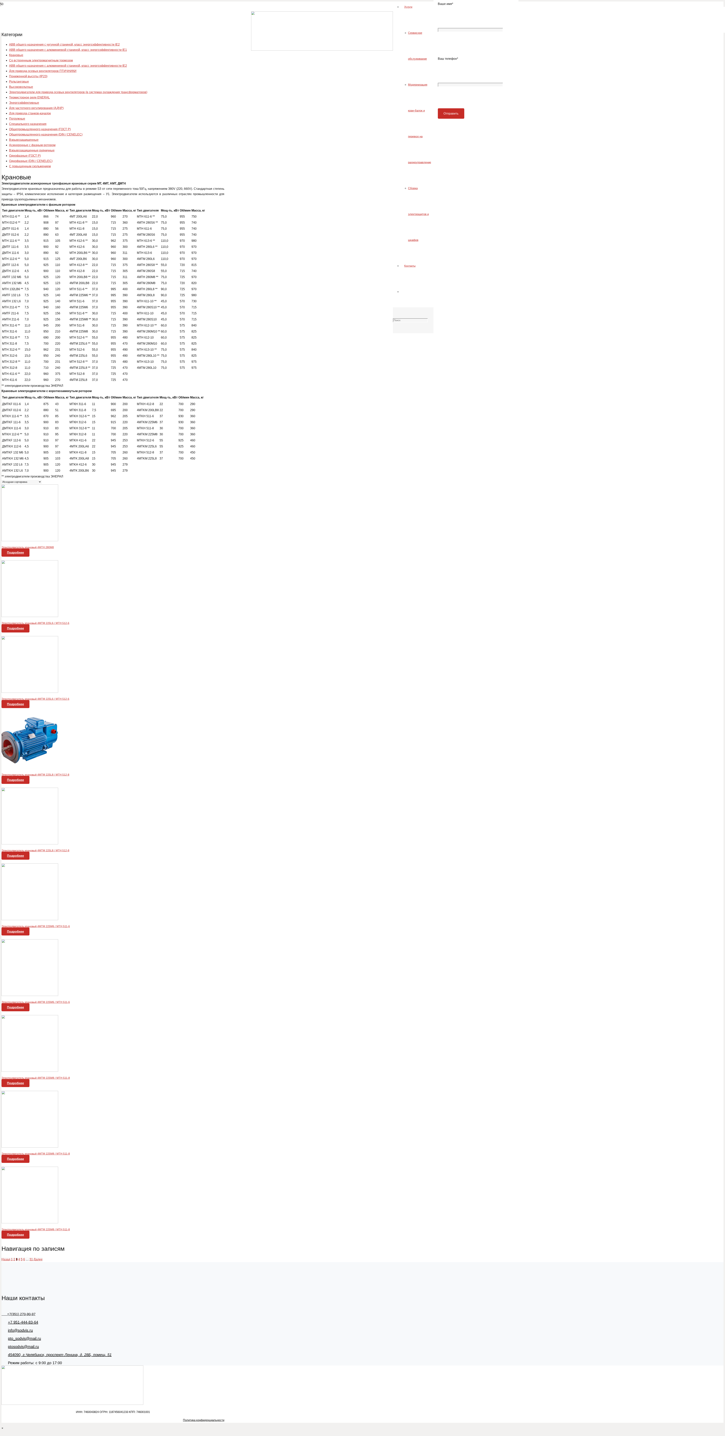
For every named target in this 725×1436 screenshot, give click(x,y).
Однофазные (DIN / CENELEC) (30, 161)
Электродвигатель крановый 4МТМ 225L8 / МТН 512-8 (35, 774)
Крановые (16, 55)
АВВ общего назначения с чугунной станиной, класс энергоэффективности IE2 (64, 44)
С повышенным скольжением (30, 166)
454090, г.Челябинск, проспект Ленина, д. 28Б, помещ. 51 (60, 1355)
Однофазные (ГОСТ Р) (25, 155)
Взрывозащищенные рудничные (32, 150)
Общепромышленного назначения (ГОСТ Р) (40, 129)
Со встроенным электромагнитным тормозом (41, 60)
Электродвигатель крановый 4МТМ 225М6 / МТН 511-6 (36, 926)
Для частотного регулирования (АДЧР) (36, 108)
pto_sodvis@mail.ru (24, 1338)
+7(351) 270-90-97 (18, 1314)
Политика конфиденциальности (203, 1420)
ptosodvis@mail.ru (23, 1347)
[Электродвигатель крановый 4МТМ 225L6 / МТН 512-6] (30, 616)
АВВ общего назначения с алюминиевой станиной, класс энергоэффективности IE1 (68, 49)
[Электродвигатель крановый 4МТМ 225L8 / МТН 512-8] (30, 767)
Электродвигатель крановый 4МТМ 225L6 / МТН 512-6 (35, 623)
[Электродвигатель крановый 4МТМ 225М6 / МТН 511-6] (30, 919)
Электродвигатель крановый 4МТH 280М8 (28, 547)
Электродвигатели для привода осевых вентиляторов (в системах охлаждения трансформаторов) (78, 92)
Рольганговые (19, 81)
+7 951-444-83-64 (23, 1322)
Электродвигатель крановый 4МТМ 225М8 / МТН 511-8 (36, 1077)
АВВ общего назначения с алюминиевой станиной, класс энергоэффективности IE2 (68, 65)
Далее (38, 1259)
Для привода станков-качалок (30, 113)
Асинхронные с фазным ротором (32, 145)
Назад (6, 1259)
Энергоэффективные (24, 102)
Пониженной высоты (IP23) (28, 76)
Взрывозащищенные (24, 139)
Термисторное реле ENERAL (29, 97)
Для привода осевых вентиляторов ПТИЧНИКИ (42, 71)
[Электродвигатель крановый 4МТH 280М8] (30, 540)
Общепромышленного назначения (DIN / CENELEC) (46, 134)
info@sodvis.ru (20, 1330)
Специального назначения (27, 124)
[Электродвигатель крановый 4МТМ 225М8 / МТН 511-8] (30, 1070)
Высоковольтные (21, 86)
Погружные (17, 118)
